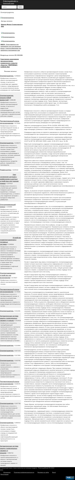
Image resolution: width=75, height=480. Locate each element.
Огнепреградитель (6, 76)
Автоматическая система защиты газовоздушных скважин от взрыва (9, 318)
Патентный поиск (8, 3)
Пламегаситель (5, 170)
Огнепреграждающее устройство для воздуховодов (8, 275)
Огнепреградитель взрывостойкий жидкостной (6, 98)
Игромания (7, 472)
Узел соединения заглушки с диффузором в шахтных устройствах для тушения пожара (9, 179)
